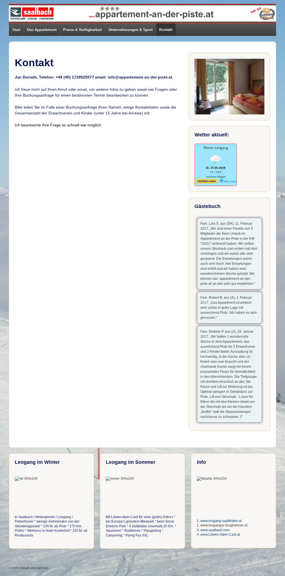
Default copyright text (33, 568)
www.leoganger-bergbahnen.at (223, 525)
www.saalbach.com (215, 530)
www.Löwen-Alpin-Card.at (220, 534)
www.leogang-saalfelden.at (221, 521)
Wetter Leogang (215, 147)
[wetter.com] (206, 182)
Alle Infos (229, 181)
